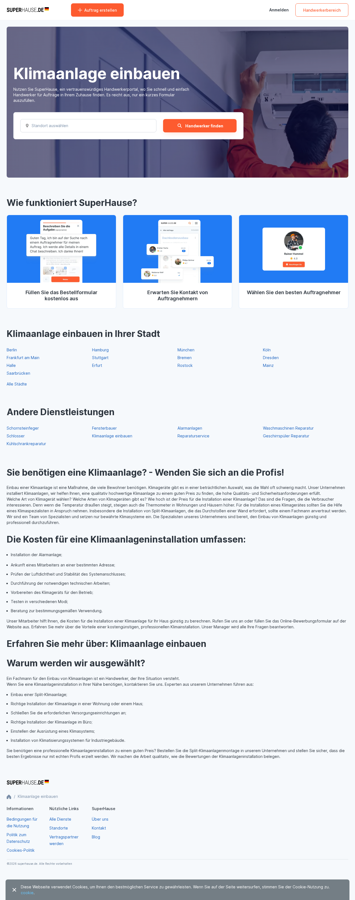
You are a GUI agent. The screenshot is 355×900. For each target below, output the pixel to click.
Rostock (185, 365)
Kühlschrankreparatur (26, 443)
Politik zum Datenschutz (18, 838)
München (186, 349)
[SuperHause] (28, 10)
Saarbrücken (18, 373)
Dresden (271, 357)
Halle (11, 365)
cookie (27, 892)
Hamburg (100, 349)
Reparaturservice (193, 435)
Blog (96, 837)
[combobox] (33, 126)
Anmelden (279, 10)
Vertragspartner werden (63, 840)
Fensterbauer (104, 428)
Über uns (100, 819)
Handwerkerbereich (322, 10)
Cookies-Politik (21, 850)
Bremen (185, 357)
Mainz (268, 365)
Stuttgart (100, 357)
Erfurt (97, 365)
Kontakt (99, 828)
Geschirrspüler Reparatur (286, 435)
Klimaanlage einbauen (112, 435)
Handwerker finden (204, 125)
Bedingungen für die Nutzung (22, 822)
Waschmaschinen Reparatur (288, 428)
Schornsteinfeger (23, 428)
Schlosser (16, 435)
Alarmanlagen (190, 428)
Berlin (12, 349)
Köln (267, 349)
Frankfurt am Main (23, 357)
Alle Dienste (60, 819)
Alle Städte (17, 384)
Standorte (58, 828)
